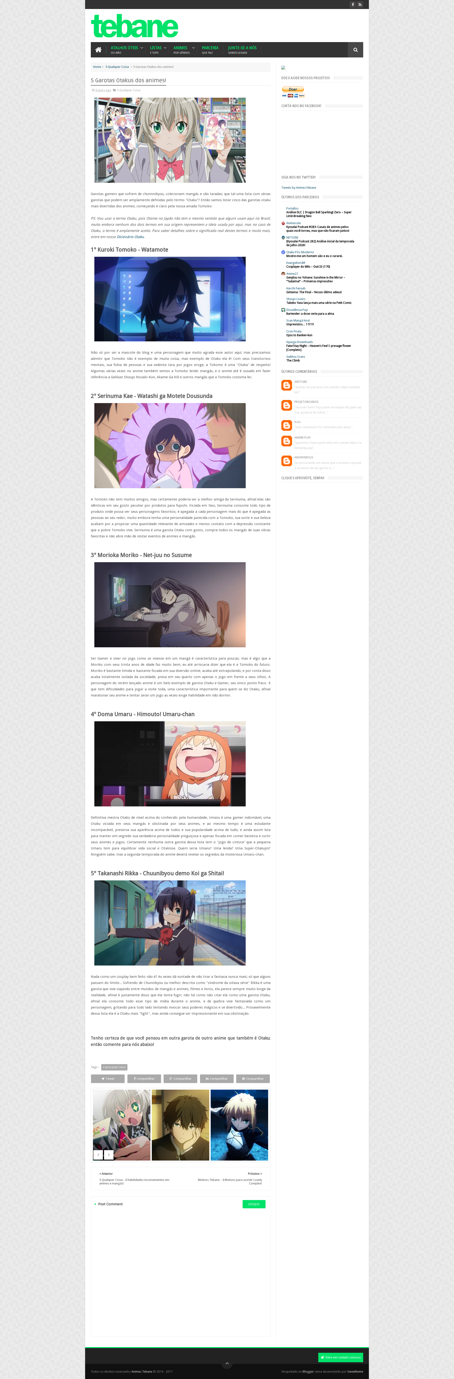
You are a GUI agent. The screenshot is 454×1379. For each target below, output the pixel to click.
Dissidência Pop (297, 310)
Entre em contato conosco (343, 1357)
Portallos (292, 208)
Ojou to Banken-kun (299, 335)
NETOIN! (292, 237)
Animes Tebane (141, 1371)
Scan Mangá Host (298, 320)
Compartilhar (146, 1078)
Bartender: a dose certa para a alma (310, 313)
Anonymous (303, 457)
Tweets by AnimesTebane (298, 187)
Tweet (110, 1078)
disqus (254, 1204)
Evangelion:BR (295, 263)
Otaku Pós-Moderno (300, 252)
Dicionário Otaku (130, 237)
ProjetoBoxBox (306, 402)
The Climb (293, 360)
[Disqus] (181, 1272)
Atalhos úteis (124, 50)
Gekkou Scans (295, 356)
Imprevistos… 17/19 (300, 324)
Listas (156, 50)
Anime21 (292, 273)
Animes (182, 50)
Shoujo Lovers (296, 299)
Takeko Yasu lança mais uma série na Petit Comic (319, 303)
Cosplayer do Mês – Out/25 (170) (308, 266)
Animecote (293, 223)
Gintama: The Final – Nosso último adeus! (314, 292)
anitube (300, 381)
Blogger (308, 1371)
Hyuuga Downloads (299, 342)
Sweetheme (355, 1371)
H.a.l (297, 422)
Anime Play (302, 437)
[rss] (360, 4)
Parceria (210, 50)
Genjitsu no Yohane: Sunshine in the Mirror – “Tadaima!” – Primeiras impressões (315, 279)
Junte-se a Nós (242, 50)
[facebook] (353, 4)
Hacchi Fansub (296, 288)
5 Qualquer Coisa (117, 67)
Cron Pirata (293, 331)
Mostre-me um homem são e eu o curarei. (314, 256)
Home (97, 67)
